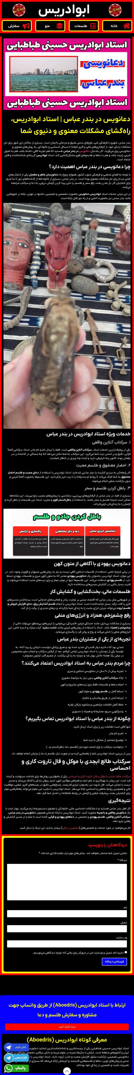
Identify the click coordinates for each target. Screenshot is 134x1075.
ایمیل (124, 922)
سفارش (13, 26)
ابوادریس (64, 10)
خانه (114, 26)
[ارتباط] (28, 984)
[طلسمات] (93, 26)
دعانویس (84, 151)
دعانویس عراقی (70, 828)
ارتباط (16, 984)
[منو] (60, 26)
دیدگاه (122, 860)
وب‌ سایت (121, 937)
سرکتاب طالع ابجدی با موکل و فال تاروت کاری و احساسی (99, 776)
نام (125, 907)
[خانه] (127, 26)
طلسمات (80, 26)
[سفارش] (26, 26)
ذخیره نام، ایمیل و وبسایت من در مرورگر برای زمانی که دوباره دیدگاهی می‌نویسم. (78, 953)
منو (47, 26)
